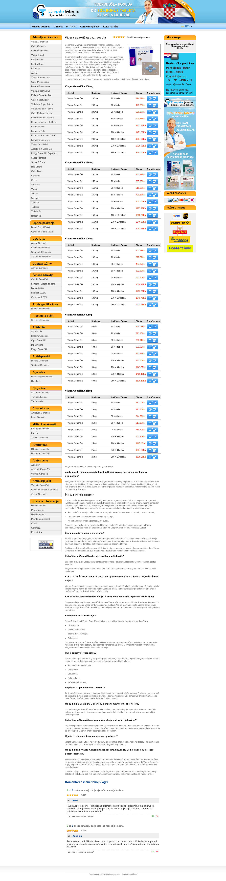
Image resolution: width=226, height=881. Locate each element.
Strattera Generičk (40, 365)
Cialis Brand (37, 60)
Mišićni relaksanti (45, 424)
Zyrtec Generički (39, 494)
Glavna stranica (41, 26)
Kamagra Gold (38, 127)
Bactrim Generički (39, 336)
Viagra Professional (40, 77)
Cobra (34, 180)
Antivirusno (41, 460)
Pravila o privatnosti (40, 519)
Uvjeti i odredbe (38, 514)
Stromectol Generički (41, 252)
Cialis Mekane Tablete (41, 113)
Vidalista (35, 185)
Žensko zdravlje (43, 275)
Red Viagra (36, 167)
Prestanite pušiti (44, 315)
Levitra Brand (37, 64)
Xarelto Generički (39, 438)
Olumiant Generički (40, 248)
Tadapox (35, 207)
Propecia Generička (40, 309)
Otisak (34, 523)
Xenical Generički (39, 268)
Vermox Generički (39, 474)
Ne (157, 816)
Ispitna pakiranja (44, 223)
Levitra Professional (40, 86)
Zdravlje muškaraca (46, 37)
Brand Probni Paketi (40, 227)
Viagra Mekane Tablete (42, 109)
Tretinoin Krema (38, 397)
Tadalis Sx (36, 211)
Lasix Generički (38, 417)
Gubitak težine (42, 263)
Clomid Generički (39, 279)
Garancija (35, 528)
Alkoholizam (41, 408)
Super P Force (38, 162)
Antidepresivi (42, 356)
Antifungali (40, 444)
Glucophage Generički (41, 377)
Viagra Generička (39, 42)
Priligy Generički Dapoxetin (44, 153)
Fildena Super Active (41, 95)
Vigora (34, 189)
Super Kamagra (38, 158)
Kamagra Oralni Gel (40, 140)
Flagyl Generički (39, 349)
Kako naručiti (110, 26)
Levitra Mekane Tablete (42, 118)
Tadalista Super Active (42, 104)
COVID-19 (39, 238)
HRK (185, 26)
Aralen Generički (39, 243)
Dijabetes (39, 372)
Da (153, 816)
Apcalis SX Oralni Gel (41, 149)
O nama (58, 26)
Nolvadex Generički (40, 453)
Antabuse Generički (40, 413)
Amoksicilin (36, 331)
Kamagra (35, 68)
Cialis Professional (40, 82)
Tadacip (35, 202)
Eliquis (34, 433)
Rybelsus (35, 381)
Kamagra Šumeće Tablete (43, 135)
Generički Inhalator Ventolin (44, 490)
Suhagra (35, 198)
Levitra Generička (39, 51)
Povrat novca (37, 510)
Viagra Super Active (40, 91)
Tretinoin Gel (37, 401)
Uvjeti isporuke (38, 505)
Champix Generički (40, 320)
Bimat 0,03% (37, 288)
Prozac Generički (39, 361)
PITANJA (71, 26)
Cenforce (35, 176)
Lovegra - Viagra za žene (43, 284)
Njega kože (40, 388)
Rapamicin (36, 216)
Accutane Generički (40, 392)
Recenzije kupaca (138, 37)
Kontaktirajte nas (90, 26)
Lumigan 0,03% (38, 293)
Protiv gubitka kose (46, 304)
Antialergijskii (42, 480)
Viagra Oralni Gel (39, 144)
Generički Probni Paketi (42, 232)
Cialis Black (37, 171)
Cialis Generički (38, 46)
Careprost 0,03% (39, 297)
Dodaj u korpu (152, 98)
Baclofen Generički (40, 429)
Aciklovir (35, 465)
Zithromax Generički (41, 256)
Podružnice (36, 532)
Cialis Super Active (40, 100)
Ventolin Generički (40, 485)
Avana (34, 73)
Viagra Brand (37, 55)
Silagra (34, 193)
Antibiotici (40, 327)
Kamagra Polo (38, 131)
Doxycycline (37, 345)
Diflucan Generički (40, 449)
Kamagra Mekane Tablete (43, 122)
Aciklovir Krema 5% (40, 469)
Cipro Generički (38, 340)
